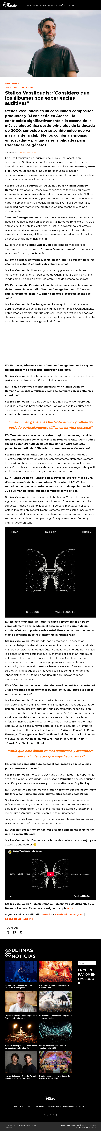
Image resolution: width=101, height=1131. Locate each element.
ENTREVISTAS (41, 1106)
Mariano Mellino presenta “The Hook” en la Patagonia (18, 986)
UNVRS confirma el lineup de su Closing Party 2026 (53, 1047)
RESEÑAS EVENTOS (70, 1106)
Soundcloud (13, 919)
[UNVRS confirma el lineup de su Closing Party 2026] (55, 1031)
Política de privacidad (86, 1125)
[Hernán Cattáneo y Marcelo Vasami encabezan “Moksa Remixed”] (21, 1062)
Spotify (28, 919)
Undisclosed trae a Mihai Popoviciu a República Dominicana (21, 1016)
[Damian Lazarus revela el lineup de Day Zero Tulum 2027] (55, 1062)
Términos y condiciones (86, 1128)
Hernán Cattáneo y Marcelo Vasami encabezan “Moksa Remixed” (20, 1077)
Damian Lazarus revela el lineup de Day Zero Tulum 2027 (54, 1077)
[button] (8, 932)
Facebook (61, 914)
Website (47, 914)
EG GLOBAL (83, 1106)
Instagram (76, 914)
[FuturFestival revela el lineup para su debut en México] (55, 1001)
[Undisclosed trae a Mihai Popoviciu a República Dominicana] (21, 1001)
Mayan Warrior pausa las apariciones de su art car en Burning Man (21, 1047)
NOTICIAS (31, 1106)
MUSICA (23, 1106)
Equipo (62, 1125)
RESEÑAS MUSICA (54, 1106)
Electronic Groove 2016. (21, 1125)
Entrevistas (12, 83)
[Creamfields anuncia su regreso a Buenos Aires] (55, 971)
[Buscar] (93, 963)
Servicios (71, 1125)
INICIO (16, 1106)
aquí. (70, 908)
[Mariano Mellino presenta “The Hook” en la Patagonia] (21, 971)
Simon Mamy (27, 87)
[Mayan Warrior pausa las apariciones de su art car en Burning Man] (21, 1031)
